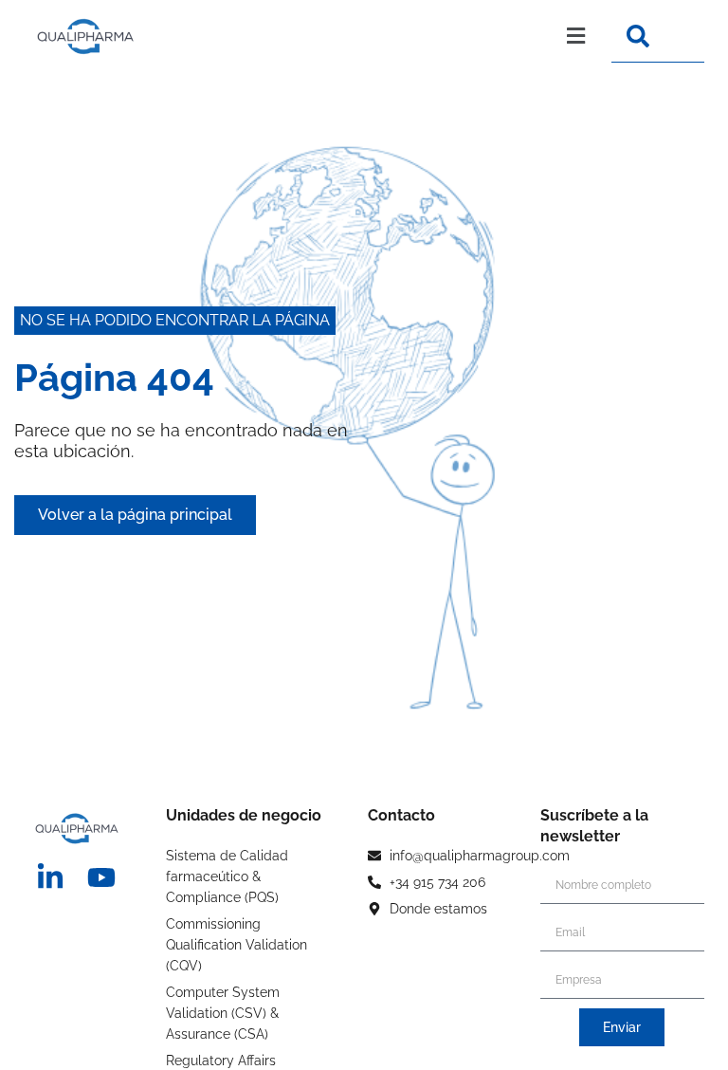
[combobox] (657, 36)
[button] (378, 36)
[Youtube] (101, 877)
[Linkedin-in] (50, 877)
